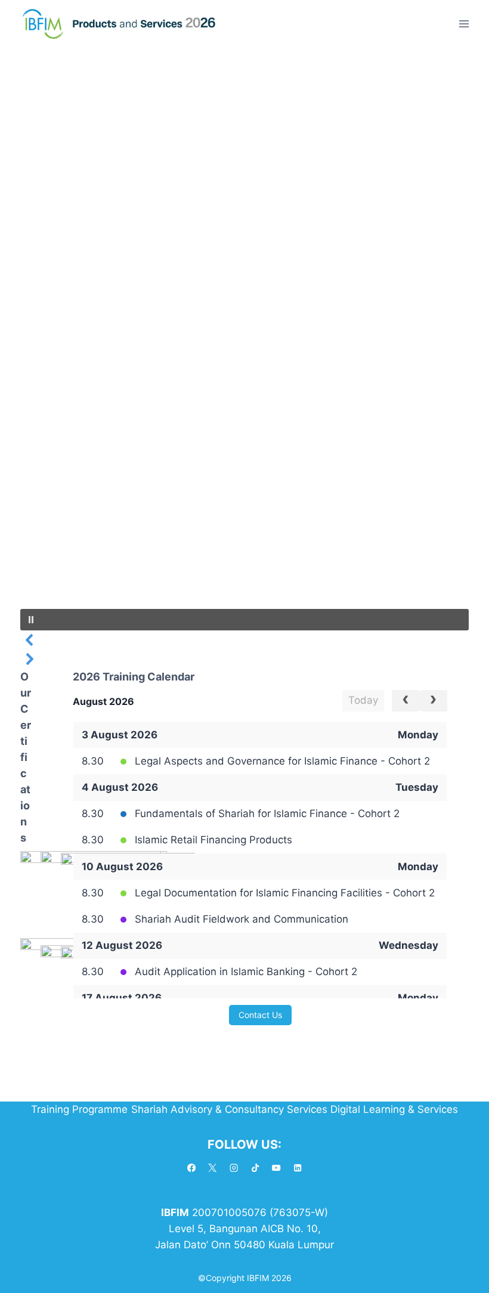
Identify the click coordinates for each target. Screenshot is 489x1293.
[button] (244, 619)
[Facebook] (191, 1168)
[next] (433, 701)
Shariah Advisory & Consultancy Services (229, 1109)
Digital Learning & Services (394, 1109)
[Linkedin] (298, 1168)
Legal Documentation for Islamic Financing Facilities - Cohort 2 (285, 893)
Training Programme (79, 1109)
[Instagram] (234, 1168)
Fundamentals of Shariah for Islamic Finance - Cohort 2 (267, 813)
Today (363, 700)
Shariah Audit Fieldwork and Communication (241, 919)
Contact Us (260, 1015)
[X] (212, 1168)
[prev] (406, 701)
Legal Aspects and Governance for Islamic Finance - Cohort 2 (282, 761)
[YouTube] (276, 1168)
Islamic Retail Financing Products (213, 840)
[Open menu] (464, 23)
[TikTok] (255, 1168)
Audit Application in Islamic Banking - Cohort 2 (246, 972)
